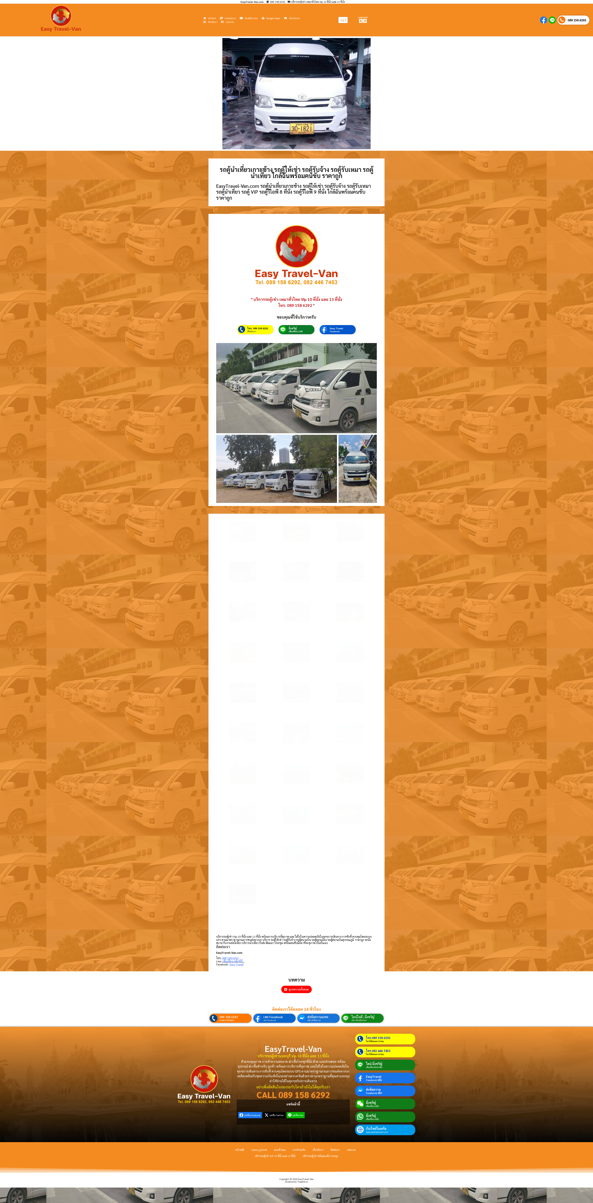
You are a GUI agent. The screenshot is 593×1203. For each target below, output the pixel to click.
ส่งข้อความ (373, 1089)
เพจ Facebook (273, 1017)
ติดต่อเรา (251, 331)
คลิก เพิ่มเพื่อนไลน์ (358, 1020)
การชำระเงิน (299, 1149)
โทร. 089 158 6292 (257, 328)
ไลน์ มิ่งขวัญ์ (374, 1064)
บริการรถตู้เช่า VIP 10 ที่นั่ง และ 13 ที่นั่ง (275, 1156)
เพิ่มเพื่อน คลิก (372, 1106)
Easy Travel (336, 328)
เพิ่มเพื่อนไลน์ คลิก (374, 1067)
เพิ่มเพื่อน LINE (296, 331)
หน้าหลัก (239, 1149)
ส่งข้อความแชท (317, 1017)
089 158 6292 (577, 20)
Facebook (335, 331)
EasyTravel (373, 1076)
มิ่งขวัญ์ (293, 328)
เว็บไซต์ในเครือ (376, 1129)
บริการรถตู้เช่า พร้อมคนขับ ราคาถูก (320, 1156)
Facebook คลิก (374, 1080)
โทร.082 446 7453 (378, 1051)
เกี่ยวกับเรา (318, 1149)
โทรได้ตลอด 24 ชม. (375, 1041)
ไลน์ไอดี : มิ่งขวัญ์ (362, 1017)
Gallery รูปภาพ (259, 1149)
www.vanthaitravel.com (377, 1132)
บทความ (351, 1149)
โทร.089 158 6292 (378, 1038)
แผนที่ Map (280, 1149)
